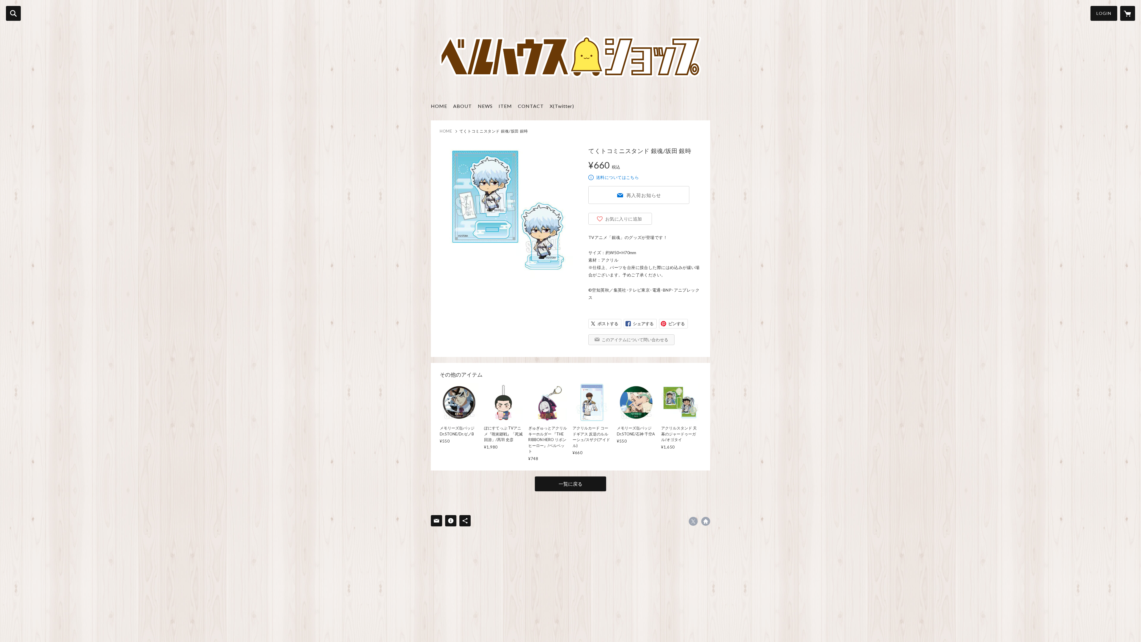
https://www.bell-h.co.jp (705, 521)
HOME (439, 106)
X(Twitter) (562, 106)
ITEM (505, 106)
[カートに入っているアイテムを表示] (1127, 13)
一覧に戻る (570, 484)
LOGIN (1103, 13)
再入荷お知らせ (643, 195)
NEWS (485, 106)
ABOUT (462, 106)
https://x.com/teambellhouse (693, 521)
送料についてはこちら (617, 177)
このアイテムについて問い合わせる (635, 339)
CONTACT (531, 106)
